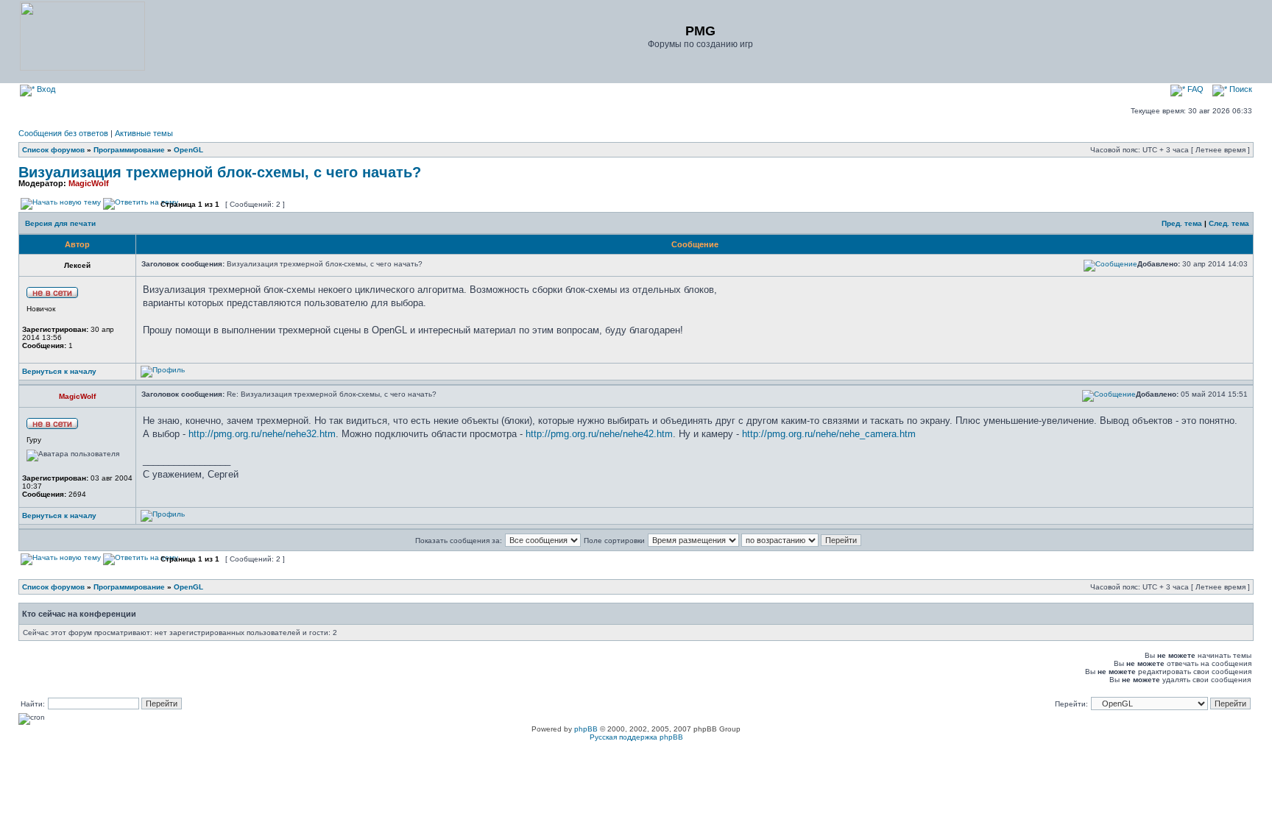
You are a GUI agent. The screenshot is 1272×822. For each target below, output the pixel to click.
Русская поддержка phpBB (636, 737)
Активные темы (144, 133)
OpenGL (188, 150)
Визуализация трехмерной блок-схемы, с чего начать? (219, 172)
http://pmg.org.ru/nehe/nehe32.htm (262, 433)
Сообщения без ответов (63, 133)
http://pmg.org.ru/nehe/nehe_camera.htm (829, 433)
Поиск (1239, 89)
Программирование (129, 150)
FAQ (1194, 89)
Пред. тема (1182, 223)
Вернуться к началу (59, 371)
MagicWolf (88, 183)
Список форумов (53, 150)
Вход (45, 89)
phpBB (586, 729)
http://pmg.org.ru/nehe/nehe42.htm (599, 433)
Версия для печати (60, 223)
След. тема (1229, 223)
